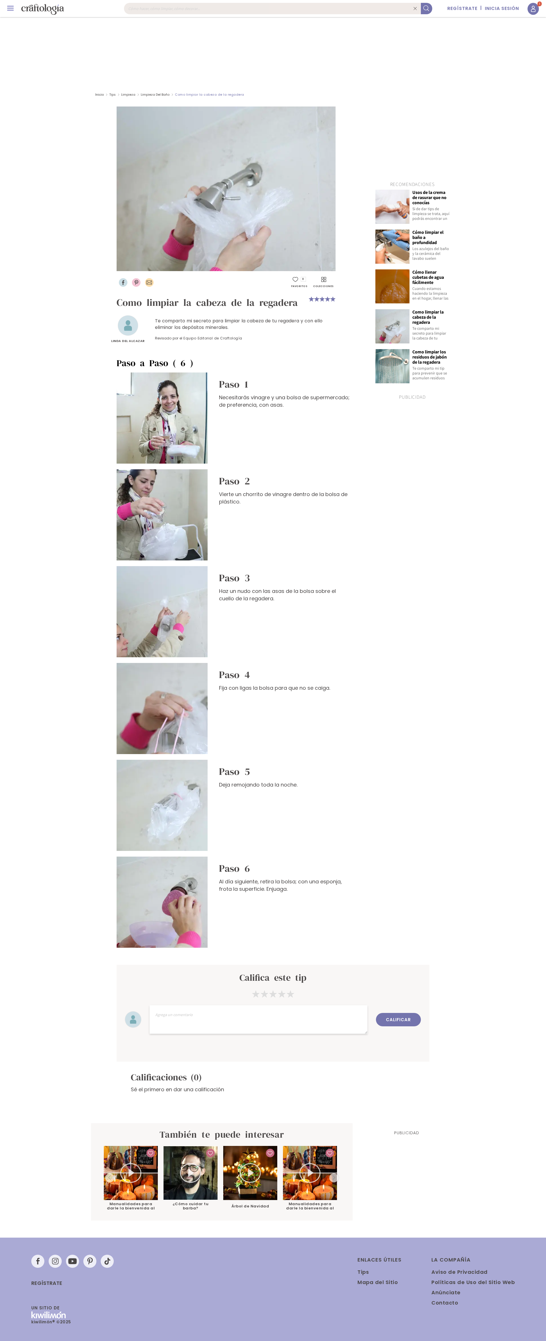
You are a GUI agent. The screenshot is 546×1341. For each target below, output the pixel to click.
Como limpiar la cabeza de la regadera (209, 94)
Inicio (99, 94)
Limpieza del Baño (155, 94)
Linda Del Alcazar (128, 341)
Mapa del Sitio (377, 1282)
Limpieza (128, 94)
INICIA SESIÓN (502, 8)
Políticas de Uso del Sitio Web (473, 1282)
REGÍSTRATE (462, 8)
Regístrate (46, 1283)
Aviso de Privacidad (459, 1272)
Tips (112, 94)
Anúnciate (446, 1292)
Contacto (444, 1302)
